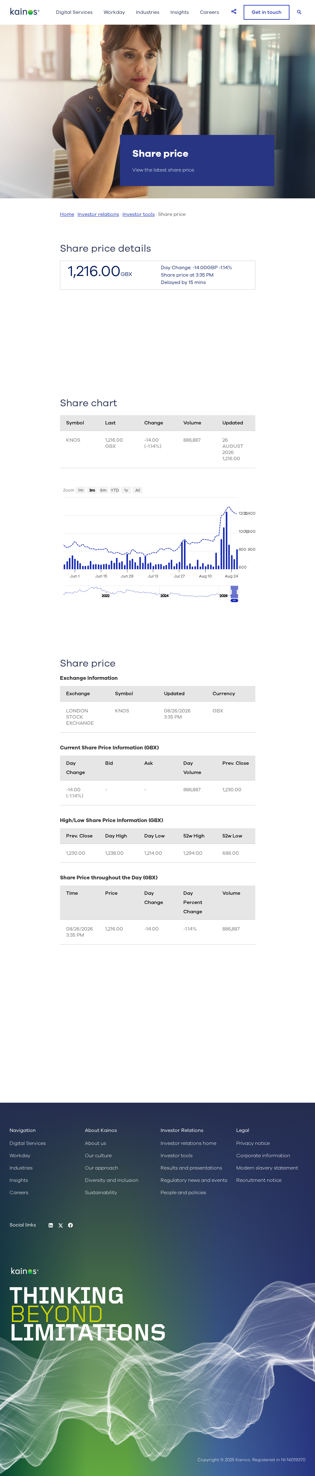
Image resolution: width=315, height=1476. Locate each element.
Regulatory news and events (194, 1180)
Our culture (98, 1155)
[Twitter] (60, 1225)
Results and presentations (191, 1168)
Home (67, 214)
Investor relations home (188, 1143)
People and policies (183, 1192)
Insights (179, 12)
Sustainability (101, 1192)
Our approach (101, 1168)
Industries (147, 12)
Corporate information (263, 1155)
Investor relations (98, 214)
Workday (114, 12)
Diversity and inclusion (111, 1180)
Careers (209, 12)
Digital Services (74, 12)
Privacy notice (253, 1143)
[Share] (234, 11)
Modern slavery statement (267, 1168)
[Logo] (25, 14)
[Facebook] (70, 1225)
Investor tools (138, 214)
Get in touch (266, 12)
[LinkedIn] (50, 1225)
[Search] (299, 12)
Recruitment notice (258, 1180)
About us (95, 1143)
